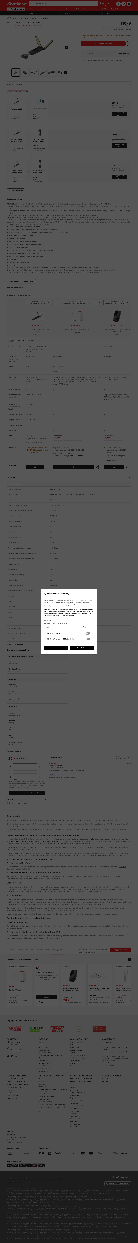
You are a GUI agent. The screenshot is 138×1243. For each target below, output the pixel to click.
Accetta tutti (82, 648)
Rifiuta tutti (56, 648)
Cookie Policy (47, 620)
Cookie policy (63, 623)
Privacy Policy (47, 623)
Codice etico (56, 623)
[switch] (88, 633)
